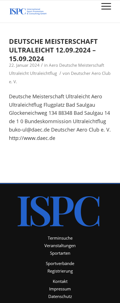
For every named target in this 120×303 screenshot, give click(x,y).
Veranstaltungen (60, 245)
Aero (53, 65)
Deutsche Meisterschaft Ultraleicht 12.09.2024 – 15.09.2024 (53, 50)
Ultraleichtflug (43, 73)
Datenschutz (60, 296)
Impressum (60, 289)
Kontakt (60, 281)
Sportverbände (60, 263)
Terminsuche (60, 238)
